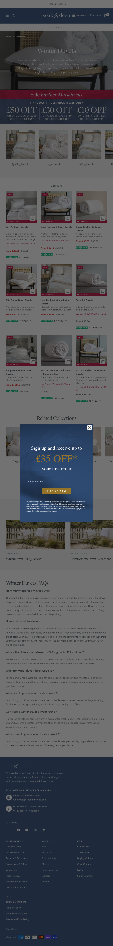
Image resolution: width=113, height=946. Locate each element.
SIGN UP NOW (56, 491)
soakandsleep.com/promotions (46, 511)
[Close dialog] (89, 427)
